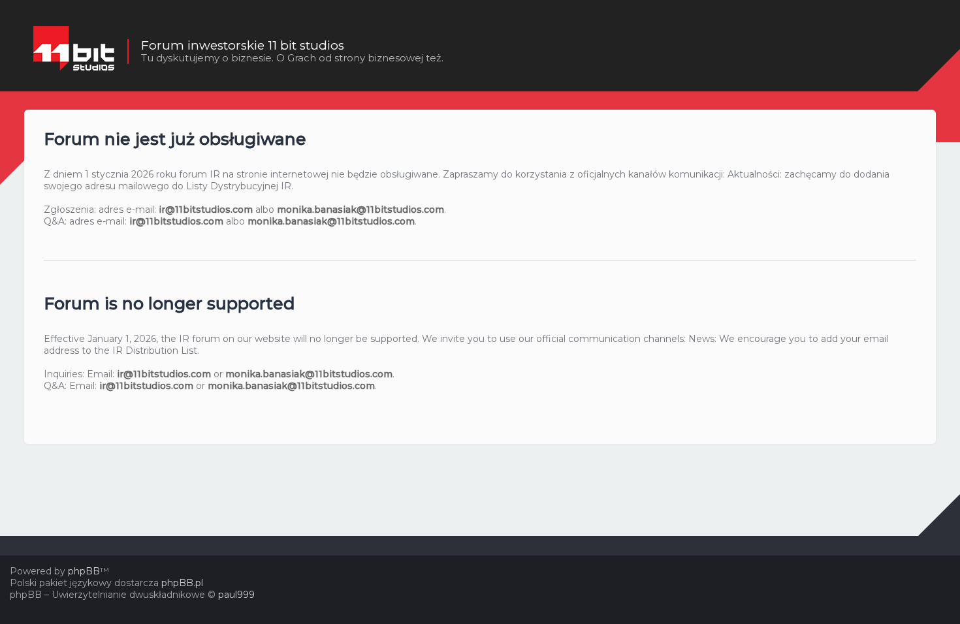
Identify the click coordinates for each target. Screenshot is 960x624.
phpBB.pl (182, 583)
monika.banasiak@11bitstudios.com (360, 209)
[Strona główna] (73, 51)
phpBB (84, 571)
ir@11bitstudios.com (206, 209)
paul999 (236, 595)
